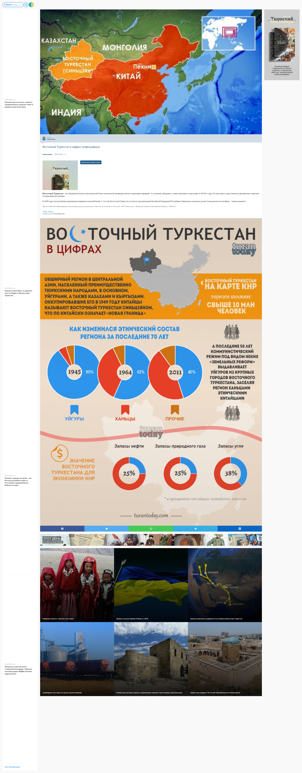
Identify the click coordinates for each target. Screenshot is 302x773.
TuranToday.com (59, 214)
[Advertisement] (282, 115)
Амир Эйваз (47, 211)
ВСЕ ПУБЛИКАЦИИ (12, 767)
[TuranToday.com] (13, 4)
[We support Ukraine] (31, 4)
